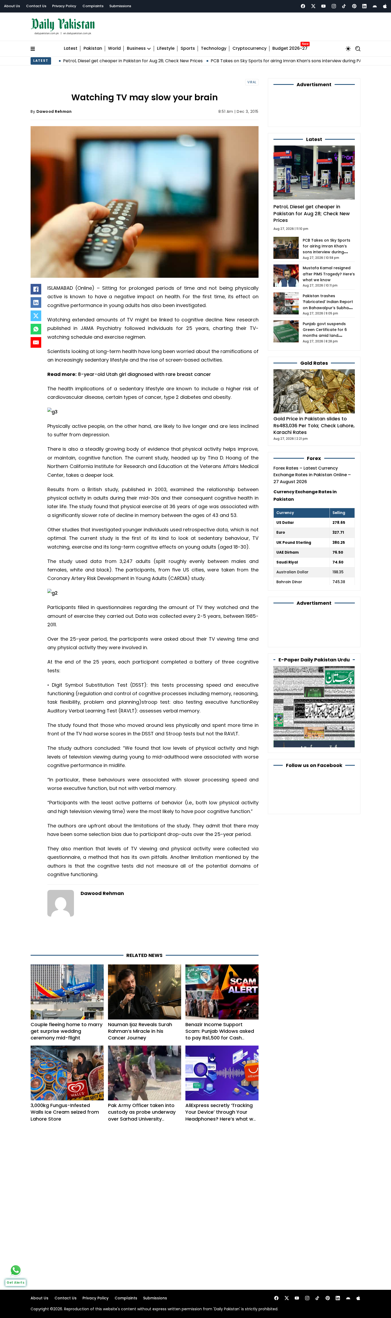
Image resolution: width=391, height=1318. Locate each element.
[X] (36, 315)
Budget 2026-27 (289, 48)
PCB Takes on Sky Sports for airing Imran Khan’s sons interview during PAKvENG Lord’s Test (255, 61)
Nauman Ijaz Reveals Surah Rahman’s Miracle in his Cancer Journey (140, 1031)
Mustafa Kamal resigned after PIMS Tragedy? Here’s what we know (329, 274)
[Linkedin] (364, 6)
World (114, 48)
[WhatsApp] (36, 329)
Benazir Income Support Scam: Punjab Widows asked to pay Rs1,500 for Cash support (219, 1034)
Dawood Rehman (54, 111)
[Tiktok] (344, 6)
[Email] (36, 342)
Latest (70, 48)
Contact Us (36, 6)
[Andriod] (375, 6)
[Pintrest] (354, 6)
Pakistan (93, 48)
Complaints (92, 6)
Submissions (120, 6)
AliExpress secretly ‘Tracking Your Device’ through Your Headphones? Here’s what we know (220, 1115)
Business (136, 48)
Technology (213, 48)
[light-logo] (64, 27)
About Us (12, 6)
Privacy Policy (64, 6)
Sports (188, 48)
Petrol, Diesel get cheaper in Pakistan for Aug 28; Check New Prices (83, 61)
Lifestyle (165, 48)
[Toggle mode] (348, 48)
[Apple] (385, 6)
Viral (251, 82)
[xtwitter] (313, 6)
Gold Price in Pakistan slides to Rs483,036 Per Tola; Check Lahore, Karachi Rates (314, 425)
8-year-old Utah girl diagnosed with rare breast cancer (144, 374)
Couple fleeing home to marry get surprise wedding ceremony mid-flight (66, 1031)
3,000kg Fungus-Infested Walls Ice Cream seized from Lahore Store (65, 1112)
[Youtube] (323, 6)
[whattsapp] (15, 1270)
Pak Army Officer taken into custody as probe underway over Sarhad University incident (142, 1115)
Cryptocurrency (249, 48)
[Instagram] (334, 6)
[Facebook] (303, 6)
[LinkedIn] (36, 302)
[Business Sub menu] (149, 49)
